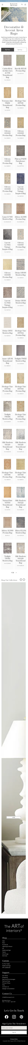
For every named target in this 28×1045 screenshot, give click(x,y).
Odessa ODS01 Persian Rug (7, 161)
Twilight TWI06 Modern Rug (7, 417)
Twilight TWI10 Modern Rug (7, 558)
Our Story (5, 975)
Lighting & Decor (7, 946)
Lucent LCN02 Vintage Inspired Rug (7, 304)
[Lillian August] (13, 4)
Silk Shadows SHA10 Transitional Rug (20, 445)
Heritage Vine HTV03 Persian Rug (20, 389)
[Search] (22, 4)
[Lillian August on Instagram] (14, 1017)
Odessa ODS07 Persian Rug (20, 245)
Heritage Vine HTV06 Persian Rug (7, 475)
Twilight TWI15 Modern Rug (21, 360)
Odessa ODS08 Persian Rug (7, 275)
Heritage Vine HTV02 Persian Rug (7, 389)
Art (3, 948)
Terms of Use (6, 981)
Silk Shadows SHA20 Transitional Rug (20, 559)
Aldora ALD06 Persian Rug (21, 218)
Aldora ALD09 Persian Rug (7, 532)
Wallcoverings (6, 950)
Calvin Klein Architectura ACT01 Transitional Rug (7, 73)
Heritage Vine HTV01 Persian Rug (20, 103)
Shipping (5, 977)
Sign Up (14, 1032)
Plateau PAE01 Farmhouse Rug (20, 161)
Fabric (4, 952)
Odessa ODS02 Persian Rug (7, 133)
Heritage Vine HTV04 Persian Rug (20, 333)
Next (24, 579)
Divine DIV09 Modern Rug (20, 274)
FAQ (3, 985)
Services (4, 956)
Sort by (20, 49)
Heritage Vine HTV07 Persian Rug (20, 475)
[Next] (16, 572)
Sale (3, 941)
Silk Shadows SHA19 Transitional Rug (7, 445)
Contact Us (5, 987)
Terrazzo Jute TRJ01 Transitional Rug (7, 104)
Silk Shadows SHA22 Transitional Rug (20, 504)
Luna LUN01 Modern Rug (7, 218)
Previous (21, 579)
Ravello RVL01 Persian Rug (20, 70)
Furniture (5, 944)
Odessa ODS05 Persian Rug (20, 133)
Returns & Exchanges (8, 979)
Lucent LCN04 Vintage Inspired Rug (7, 246)
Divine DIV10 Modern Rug (20, 302)
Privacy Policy (6, 983)
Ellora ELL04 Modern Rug (20, 532)
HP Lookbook (6, 967)
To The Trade (6, 964)
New (3, 942)
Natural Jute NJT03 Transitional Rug (7, 504)
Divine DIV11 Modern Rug (7, 332)
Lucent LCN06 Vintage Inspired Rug (20, 190)
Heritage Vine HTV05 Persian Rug (20, 417)
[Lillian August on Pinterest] (21, 1017)
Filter (8, 49)
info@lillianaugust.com (8, 997)
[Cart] (25, 4)
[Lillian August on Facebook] (6, 1017)
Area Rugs (5, 954)
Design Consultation (8, 988)
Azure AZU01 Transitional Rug (7, 361)
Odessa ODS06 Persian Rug (7, 189)
